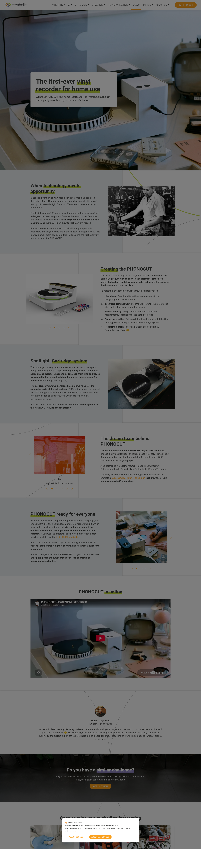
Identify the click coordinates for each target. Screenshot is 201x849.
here (74, 831)
